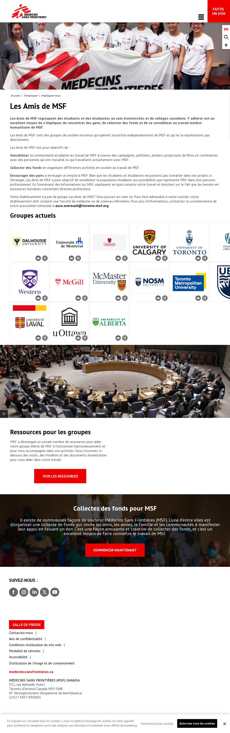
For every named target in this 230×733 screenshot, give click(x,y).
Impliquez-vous (51, 95)
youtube (54, 592)
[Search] (226, 37)
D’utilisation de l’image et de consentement (42, 663)
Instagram (23, 592)
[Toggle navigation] (201, 16)
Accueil (15, 95)
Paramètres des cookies (157, 723)
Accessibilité (18, 657)
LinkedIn (34, 592)
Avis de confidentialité (25, 638)
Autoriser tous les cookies (197, 723)
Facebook (13, 592)
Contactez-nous (21, 632)
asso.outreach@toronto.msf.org (81, 205)
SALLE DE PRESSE (27, 624)
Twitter (44, 592)
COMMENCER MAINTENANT (115, 550)
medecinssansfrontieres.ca (31, 671)
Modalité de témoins (24, 651)
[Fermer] (224, 724)
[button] (226, 45)
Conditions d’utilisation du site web (35, 645)
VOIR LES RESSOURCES (60, 476)
